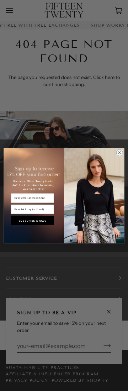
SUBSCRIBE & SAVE (32, 220)
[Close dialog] (119, 152)
